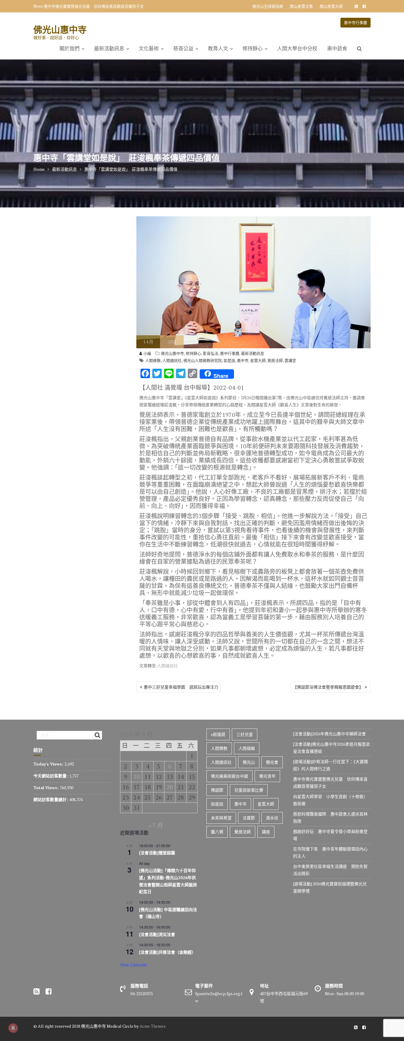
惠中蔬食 (337, 48)
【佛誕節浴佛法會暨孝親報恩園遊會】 (328, 687)
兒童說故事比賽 (248, 790)
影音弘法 (210, 353)
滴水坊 (272, 818)
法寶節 (249, 818)
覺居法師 (275, 360)
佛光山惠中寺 (60, 29)
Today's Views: (48, 764)
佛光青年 (267, 776)
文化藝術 (149, 48)
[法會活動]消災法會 (157, 934)
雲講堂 (290, 360)
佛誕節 (217, 790)
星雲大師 (258, 360)
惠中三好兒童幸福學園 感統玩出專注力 (181, 687)
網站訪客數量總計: (51, 799)
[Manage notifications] (13, 1028)
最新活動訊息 (109, 48)
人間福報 (246, 748)
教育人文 (218, 48)
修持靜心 (253, 48)
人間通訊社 (172, 360)
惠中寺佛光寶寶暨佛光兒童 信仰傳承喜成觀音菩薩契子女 (94, 6)
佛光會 (272, 762)
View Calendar (133, 965)
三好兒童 (244, 734)
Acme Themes (153, 1026)
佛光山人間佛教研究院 (202, 360)
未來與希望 (221, 818)
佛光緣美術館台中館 (229, 776)
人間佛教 (153, 360)
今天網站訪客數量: (51, 776)
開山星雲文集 (301, 6)
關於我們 (69, 48)
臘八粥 (217, 831)
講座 (266, 831)
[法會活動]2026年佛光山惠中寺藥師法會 (329, 734)
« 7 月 (155, 825)
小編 (147, 353)
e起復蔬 (218, 734)
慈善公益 (183, 48)
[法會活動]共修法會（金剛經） (167, 952)
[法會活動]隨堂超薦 (157, 852)
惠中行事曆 (229, 353)
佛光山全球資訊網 (267, 6)
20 (170, 787)
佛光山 (249, 762)
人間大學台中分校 (297, 48)
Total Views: (46, 787)
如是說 (229, 360)
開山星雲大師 (331, 6)
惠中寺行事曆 (355, 22)
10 (136, 777)
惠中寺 (242, 360)
